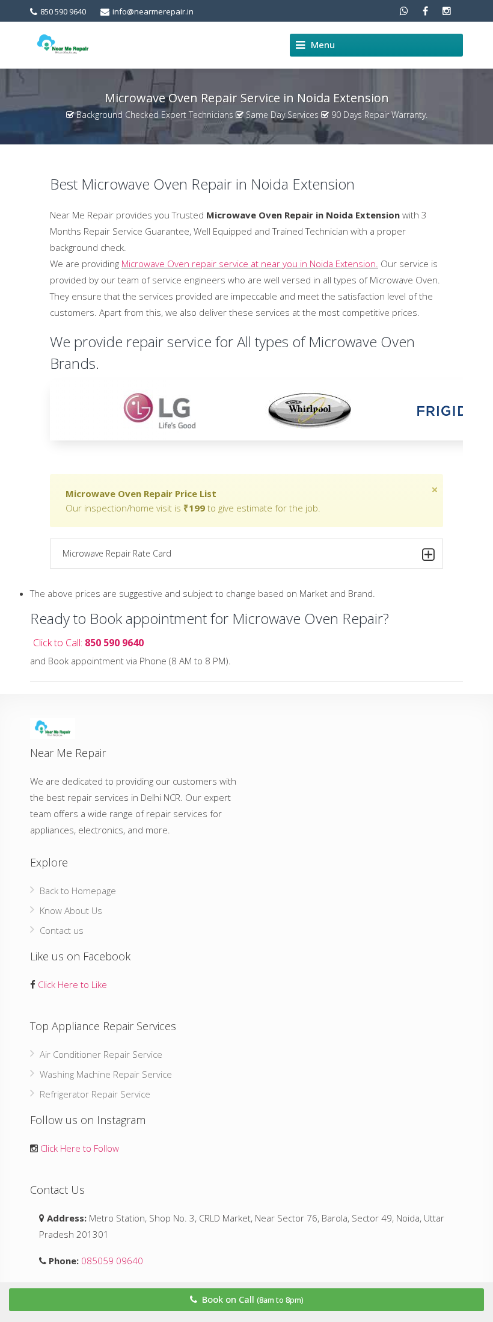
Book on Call (252, 1299)
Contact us (62, 930)
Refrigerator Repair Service (95, 1094)
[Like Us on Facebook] (425, 10)
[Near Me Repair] (63, 44)
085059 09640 (111, 1261)
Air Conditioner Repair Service (101, 1054)
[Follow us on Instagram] (446, 10)
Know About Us (71, 910)
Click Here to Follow (79, 1148)
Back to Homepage (78, 891)
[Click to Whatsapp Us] (404, 10)
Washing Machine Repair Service (106, 1074)
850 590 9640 (63, 11)
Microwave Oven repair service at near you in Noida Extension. (249, 264)
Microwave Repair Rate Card (117, 553)
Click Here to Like (72, 984)
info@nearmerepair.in (153, 11)
